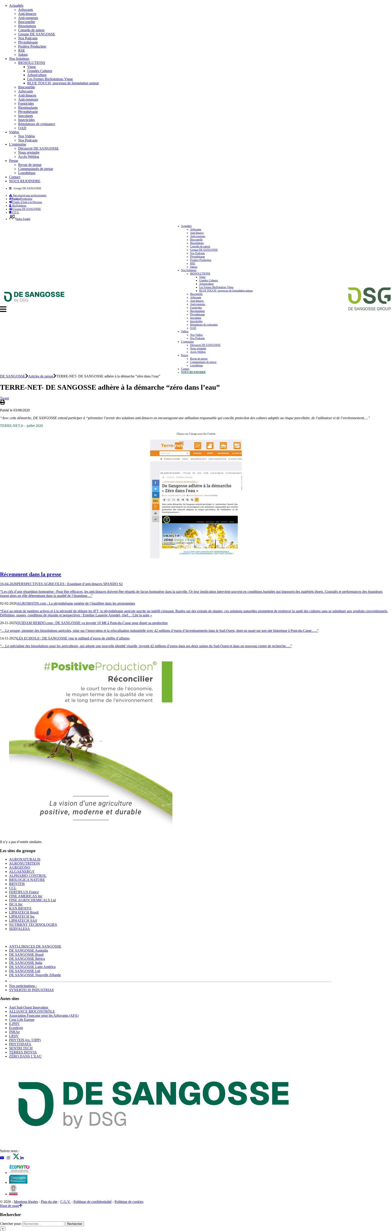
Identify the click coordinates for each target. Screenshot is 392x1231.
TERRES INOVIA (23, 1052)
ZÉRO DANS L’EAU (25, 1056)
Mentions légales (26, 1202)
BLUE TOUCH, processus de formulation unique (63, 83)
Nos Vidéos (26, 136)
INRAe (14, 1032)
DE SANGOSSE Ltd (24, 971)
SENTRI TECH (21, 1048)
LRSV (14, 1036)
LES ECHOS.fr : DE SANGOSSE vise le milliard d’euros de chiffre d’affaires (73, 638)
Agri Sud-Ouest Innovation (28, 1007)
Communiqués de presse (35, 169)
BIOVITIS (17, 884)
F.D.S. (15, 212)
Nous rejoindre (28, 152)
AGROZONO (19, 867)
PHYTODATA (20, 1044)
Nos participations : (23, 986)
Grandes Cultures (39, 71)
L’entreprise (17, 144)
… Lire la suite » (140, 615)
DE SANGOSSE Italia (25, 963)
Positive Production (32, 46)
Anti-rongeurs (28, 18)
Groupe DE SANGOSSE (36, 34)
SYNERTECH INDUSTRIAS (31, 990)
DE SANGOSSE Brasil (26, 954)
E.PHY (14, 1024)
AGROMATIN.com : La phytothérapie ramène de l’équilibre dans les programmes (76, 603)
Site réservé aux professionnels (29, 195)
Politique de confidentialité (93, 1202)
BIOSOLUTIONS (31, 63)
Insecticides (26, 120)
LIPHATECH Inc (22, 916)
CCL (12, 888)
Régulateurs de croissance (36, 124)
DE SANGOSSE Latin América (32, 967)
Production (22, 198)
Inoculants (25, 116)
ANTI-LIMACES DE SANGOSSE (35, 946)
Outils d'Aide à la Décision (27, 202)
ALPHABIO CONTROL (28, 876)
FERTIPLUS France (24, 892)
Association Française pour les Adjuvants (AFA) (43, 1015)
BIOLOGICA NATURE (27, 880)
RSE (21, 50)
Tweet (4, 398)
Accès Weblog (28, 156)
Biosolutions (27, 26)
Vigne (31, 67)
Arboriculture (37, 75)
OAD (22, 128)
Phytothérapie (28, 42)
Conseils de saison (31, 30)
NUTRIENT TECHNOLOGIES (33, 925)
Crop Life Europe (21, 1020)
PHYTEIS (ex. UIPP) (25, 1040)
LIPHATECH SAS (23, 920)
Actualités (16, 5)
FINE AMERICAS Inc (25, 896)
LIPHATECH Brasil (24, 912)
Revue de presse (30, 165)
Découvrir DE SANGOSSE (38, 148)
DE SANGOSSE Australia (28, 950)
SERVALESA (19, 929)
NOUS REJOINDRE (24, 181)
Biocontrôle (26, 22)
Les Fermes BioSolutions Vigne (50, 79)
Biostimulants (28, 107)
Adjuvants (25, 10)
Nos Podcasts (27, 38)
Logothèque (26, 173)
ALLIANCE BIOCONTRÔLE (32, 1011)
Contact (14, 177)
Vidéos (14, 132)
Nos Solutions (19, 59)
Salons (23, 54)
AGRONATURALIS (24, 859)
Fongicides (26, 103)
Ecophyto (16, 1028)
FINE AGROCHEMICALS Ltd (32, 900)
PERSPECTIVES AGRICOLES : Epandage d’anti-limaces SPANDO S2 (70, 584)
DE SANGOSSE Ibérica (27, 959)
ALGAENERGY (22, 871)
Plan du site (49, 1202)
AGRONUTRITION (24, 863)
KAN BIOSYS (20, 908)
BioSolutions (19, 205)
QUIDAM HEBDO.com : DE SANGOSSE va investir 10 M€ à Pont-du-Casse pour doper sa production (92, 623)
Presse (13, 161)
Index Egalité (23, 219)
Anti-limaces (27, 14)
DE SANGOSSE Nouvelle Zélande (35, 975)
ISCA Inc (16, 904)
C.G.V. (65, 1202)
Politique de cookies (129, 1202)
